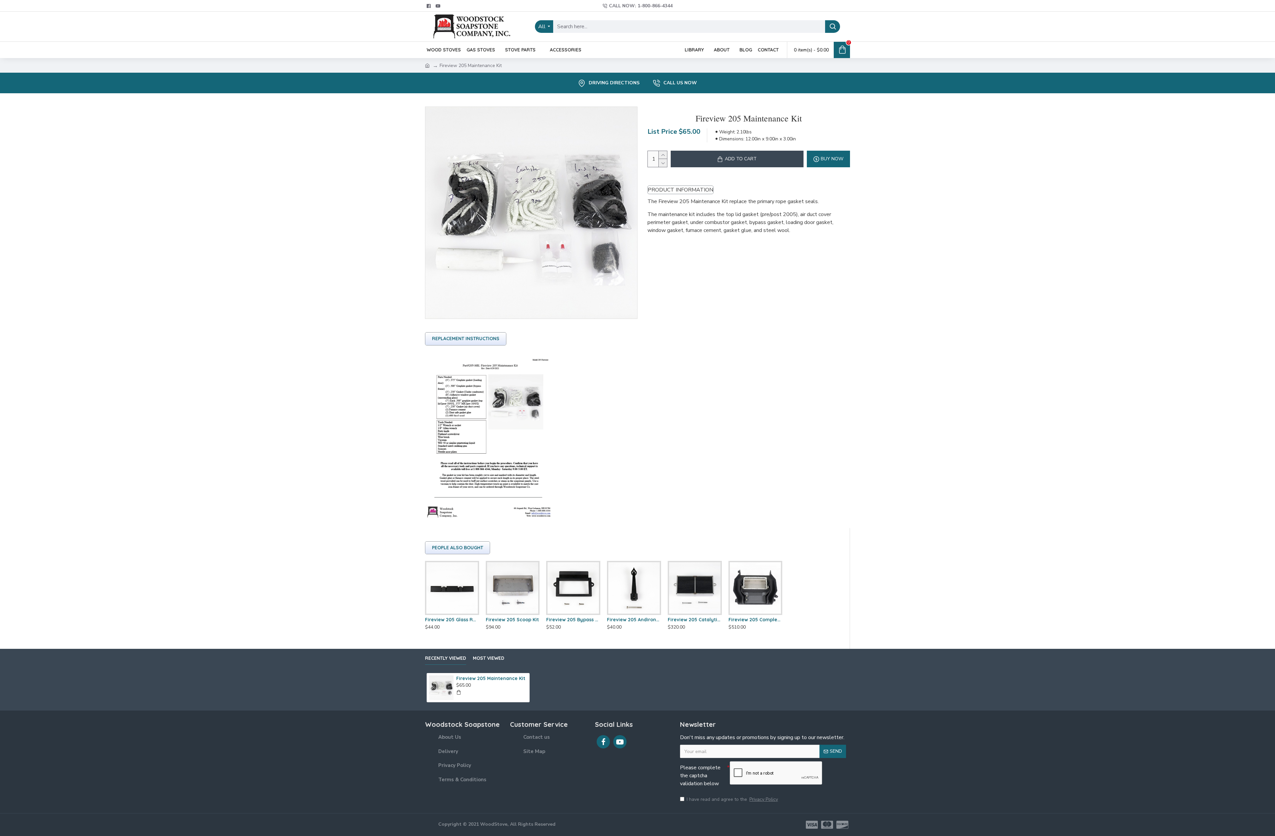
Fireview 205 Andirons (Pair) (634, 620)
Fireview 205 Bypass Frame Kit (573, 620)
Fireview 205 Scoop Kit (512, 620)
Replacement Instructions (465, 339)
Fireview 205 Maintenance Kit (490, 678)
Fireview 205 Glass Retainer (452, 620)
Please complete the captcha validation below (700, 775)
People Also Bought (457, 548)
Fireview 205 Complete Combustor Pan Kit (755, 620)
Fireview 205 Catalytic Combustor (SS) (695, 620)
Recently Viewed (445, 658)
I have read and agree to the (732, 799)
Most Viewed (488, 658)
